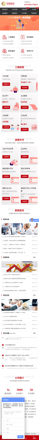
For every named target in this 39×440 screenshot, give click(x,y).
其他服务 (5, 13)
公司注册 (14, 9)
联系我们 (34, 13)
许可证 (34, 9)
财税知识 (14, 13)
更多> (34, 257)
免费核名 (6, 84)
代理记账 (24, 9)
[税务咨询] (19, 305)
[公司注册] (19, 267)
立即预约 (6, 157)
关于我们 (24, 13)
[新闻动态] (19, 229)
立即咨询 (24, 87)
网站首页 (5, 9)
